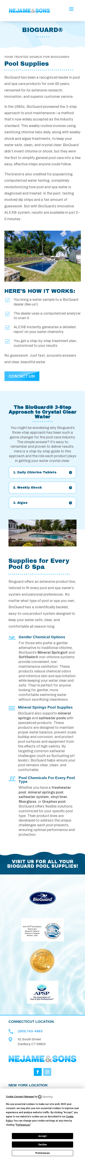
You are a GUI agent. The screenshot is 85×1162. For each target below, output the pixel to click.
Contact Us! (22, 376)
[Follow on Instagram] (47, 1072)
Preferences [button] (23, 1124)
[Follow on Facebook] (38, 1072)
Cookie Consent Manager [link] (20, 1096)
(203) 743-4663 (30, 1031)
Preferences (42, 1153)
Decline (42, 1144)
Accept (42, 1136)
